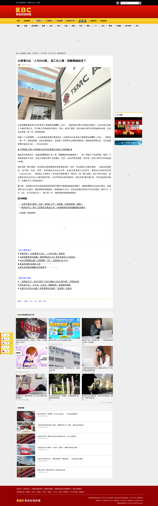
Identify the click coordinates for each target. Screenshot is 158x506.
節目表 (19, 489)
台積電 (26, 301)
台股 (65, 26)
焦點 (25, 26)
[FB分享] (5, 336)
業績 (40, 301)
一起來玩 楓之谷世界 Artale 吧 (26, 368)
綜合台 (33, 492)
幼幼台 (44, 492)
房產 (73, 26)
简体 (38, 2)
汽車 (80, 26)
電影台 (50, 492)
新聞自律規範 (48, 489)
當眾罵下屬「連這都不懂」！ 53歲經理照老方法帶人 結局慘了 (97, 341)
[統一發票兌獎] (128, 144)
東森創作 (81, 492)
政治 (51, 26)
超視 (60, 492)
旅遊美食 (104, 21)
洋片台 (55, 492)
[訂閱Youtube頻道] (5, 352)
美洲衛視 (65, 492)
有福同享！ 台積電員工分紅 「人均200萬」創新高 (42, 253)
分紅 (35, 301)
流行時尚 (128, 26)
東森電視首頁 (21, 492)
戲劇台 (39, 492)
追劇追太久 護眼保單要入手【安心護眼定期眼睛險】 (31, 397)
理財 (88, 26)
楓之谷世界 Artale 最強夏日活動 (60, 340)
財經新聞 (27, 21)
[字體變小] (5, 344)
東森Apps (31, 2)
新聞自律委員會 (37, 489)
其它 (137, 26)
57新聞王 (49, 21)
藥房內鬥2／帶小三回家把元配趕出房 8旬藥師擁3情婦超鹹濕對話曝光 (53, 207)
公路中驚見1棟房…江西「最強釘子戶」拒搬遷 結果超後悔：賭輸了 (52, 204)
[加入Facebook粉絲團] (5, 348)
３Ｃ (95, 26)
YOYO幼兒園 (74, 492)
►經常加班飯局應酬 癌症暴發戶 (32, 267)
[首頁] (23, 11)
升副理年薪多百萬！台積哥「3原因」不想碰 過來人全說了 (31, 341)
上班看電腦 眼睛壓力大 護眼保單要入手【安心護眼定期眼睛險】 (97, 369)
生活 (103, 26)
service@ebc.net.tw (138, 500)
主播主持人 (26, 489)
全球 (58, 26)
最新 (18, 26)
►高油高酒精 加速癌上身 (29, 264)
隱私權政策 (140, 497)
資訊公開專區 (77, 489)
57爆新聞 (59, 21)
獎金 (44, 301)
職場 (110, 26)
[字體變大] (5, 340)
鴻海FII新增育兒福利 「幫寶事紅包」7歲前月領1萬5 (64, 369)
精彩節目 (94, 21)
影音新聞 (35, 26)
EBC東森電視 (21, 2)
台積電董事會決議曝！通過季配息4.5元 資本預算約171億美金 (47, 257)
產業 (43, 26)
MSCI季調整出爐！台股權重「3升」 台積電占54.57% (44, 260)
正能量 (118, 26)
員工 (31, 301)
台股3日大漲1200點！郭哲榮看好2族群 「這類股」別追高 (46, 288)
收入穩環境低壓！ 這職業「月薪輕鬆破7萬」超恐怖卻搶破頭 (64, 397)
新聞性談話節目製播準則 (63, 489)
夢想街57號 (71, 21)
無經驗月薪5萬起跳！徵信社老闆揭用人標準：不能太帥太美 (97, 397)
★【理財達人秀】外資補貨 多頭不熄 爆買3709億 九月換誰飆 (44, 149)
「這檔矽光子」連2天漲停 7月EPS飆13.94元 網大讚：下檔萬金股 (49, 281)
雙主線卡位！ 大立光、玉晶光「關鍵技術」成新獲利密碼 (45, 285)
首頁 (18, 21)
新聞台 (28, 492)
